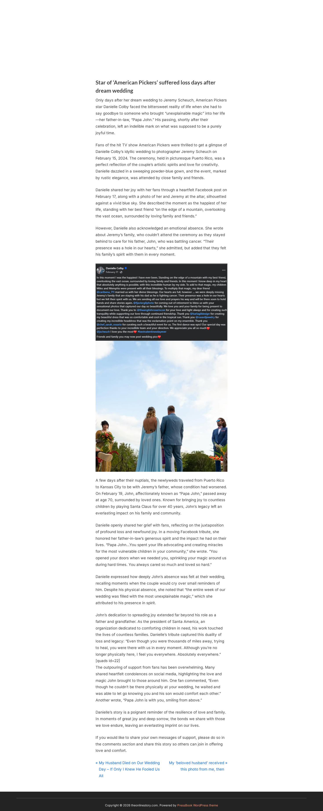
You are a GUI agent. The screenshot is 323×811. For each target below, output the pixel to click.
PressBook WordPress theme (197, 805)
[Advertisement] (161, 33)
